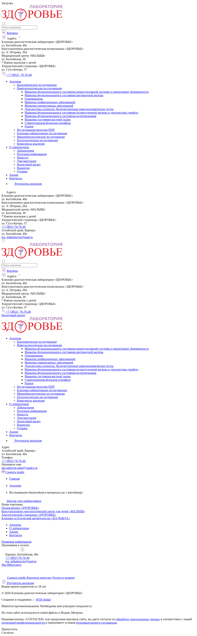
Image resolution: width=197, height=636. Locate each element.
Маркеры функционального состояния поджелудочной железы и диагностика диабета (81, 112)
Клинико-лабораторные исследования (42, 133)
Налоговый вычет (29, 164)
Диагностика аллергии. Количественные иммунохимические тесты (69, 109)
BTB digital (43, 599)
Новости (22, 157)
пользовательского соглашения (96, 622)
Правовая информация (16, 541)
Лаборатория (25, 150)
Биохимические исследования (37, 85)
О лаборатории (19, 147)
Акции (13, 174)
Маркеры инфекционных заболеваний (50, 102)
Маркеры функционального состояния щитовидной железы (64, 95)
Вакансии (23, 168)
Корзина (12, 33)
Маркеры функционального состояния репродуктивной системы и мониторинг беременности (87, 91)
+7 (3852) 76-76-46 (14, 226)
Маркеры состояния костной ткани (48, 119)
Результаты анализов (28, 440)
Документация (26, 161)
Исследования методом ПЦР (36, 130)
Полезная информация (32, 154)
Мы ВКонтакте (11, 564)
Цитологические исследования (37, 140)
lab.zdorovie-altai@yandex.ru (20, 468)
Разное (29, 126)
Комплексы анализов (31, 143)
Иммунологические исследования (39, 88)
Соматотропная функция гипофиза (48, 123)
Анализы (15, 81)
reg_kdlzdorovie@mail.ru (17, 237)
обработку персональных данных (138, 619)
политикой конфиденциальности (24, 622)
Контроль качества (39, 577)
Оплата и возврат (63, 577)
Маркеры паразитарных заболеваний (49, 105)
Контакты (15, 178)
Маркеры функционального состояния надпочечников (60, 116)
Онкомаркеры (34, 98)
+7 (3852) (14, 461)
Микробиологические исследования (41, 136)
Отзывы (22, 171)
